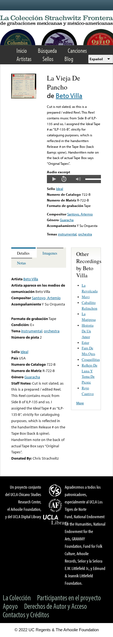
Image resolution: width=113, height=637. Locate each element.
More (80, 403)
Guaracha (67, 220)
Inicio (21, 50)
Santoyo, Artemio (80, 214)
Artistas (24, 59)
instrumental (67, 234)
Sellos (48, 59)
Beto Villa (69, 95)
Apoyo (10, 606)
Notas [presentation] (21, 263)
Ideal (59, 188)
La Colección (17, 597)
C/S (56, 490)
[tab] (24, 252)
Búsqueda (47, 50)
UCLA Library (56, 519)
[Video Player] (74, 179)
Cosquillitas (91, 359)
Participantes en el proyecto (69, 597)
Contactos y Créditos (26, 614)
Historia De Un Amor (88, 331)
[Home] (56, 20)
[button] (54, 179)
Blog (68, 59)
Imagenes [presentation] (50, 253)
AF (56, 505)
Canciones (77, 50)
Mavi (86, 296)
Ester (85, 342)
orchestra (85, 234)
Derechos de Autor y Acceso (55, 606)
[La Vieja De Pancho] (23, 97)
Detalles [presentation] (23, 253)
